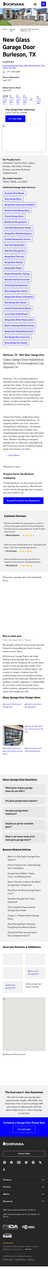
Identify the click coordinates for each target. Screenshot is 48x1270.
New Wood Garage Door (15, 251)
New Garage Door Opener (16, 303)
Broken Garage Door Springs (17, 274)
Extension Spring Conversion (17, 280)
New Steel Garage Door (15, 245)
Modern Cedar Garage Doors (17, 211)
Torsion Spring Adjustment (16, 285)
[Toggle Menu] (35, 4)
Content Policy (20, 1259)
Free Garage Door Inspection (17, 337)
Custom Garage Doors (14, 216)
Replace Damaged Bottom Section (20, 326)
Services (7, 1187)
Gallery (6, 1194)
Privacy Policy (8, 1259)
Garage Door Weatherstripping (18, 234)
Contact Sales (24, 1154)
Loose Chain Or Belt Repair (16, 314)
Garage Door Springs (14, 262)
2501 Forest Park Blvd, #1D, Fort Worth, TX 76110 (21, 1216)
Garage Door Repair (13, 268)
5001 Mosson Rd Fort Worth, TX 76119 (19, 1210)
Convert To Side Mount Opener (18, 308)
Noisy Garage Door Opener (16, 291)
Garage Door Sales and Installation (20, 205)
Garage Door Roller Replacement (19, 320)
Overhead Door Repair (14, 193)
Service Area (12, 30)
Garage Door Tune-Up (14, 257)
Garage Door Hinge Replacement (19, 331)
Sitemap (31, 1259)
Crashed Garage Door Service (18, 239)
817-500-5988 (13, 72)
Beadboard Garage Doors (16, 222)
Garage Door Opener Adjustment (19, 297)
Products (7, 1180)
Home (5, 29)
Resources (7, 1201)
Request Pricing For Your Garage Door (23, 501)
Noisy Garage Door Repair (16, 343)
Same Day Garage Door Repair (18, 228)
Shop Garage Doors (13, 199)
